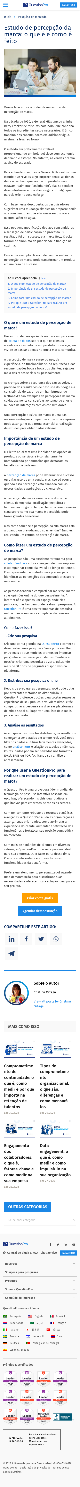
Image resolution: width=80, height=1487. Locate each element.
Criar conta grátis (40, 898)
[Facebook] (26, 939)
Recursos (11, 1263)
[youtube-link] (73, 1244)
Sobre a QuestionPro (19, 1289)
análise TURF (21, 746)
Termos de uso (61, 1467)
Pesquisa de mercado (32, 17)
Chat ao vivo (49, 1253)
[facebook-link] (50, 1244)
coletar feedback (15, 563)
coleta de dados (19, 341)
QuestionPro (13, 609)
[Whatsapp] (56, 939)
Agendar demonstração (40, 911)
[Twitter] (41, 939)
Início (7, 17)
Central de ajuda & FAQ (22, 1253)
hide (43, 278)
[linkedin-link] (66, 1244)
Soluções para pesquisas (21, 1272)
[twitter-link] (58, 1244)
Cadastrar (68, 5)
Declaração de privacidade (35, 1467)
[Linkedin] (11, 939)
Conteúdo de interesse (20, 1298)
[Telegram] (11, 953)
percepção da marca (20, 475)
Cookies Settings (12, 1472)
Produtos (11, 1281)
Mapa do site (10, 1467)
